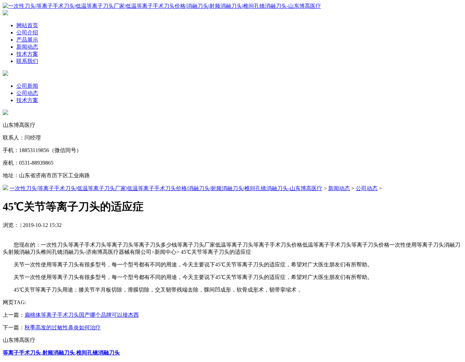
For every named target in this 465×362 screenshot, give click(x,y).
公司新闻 (27, 86)
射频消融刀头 (58, 353)
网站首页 (27, 25)
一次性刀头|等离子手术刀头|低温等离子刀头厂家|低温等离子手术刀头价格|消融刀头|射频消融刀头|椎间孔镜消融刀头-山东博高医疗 (166, 188)
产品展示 (27, 40)
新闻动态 (27, 47)
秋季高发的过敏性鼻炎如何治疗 (63, 327)
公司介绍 (27, 32)
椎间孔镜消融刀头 (98, 353)
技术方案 (27, 54)
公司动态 (27, 93)
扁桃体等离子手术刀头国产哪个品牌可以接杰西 (82, 315)
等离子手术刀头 (22, 353)
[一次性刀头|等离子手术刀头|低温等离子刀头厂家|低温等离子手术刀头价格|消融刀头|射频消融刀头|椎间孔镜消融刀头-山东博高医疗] (162, 6)
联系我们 (27, 61)
